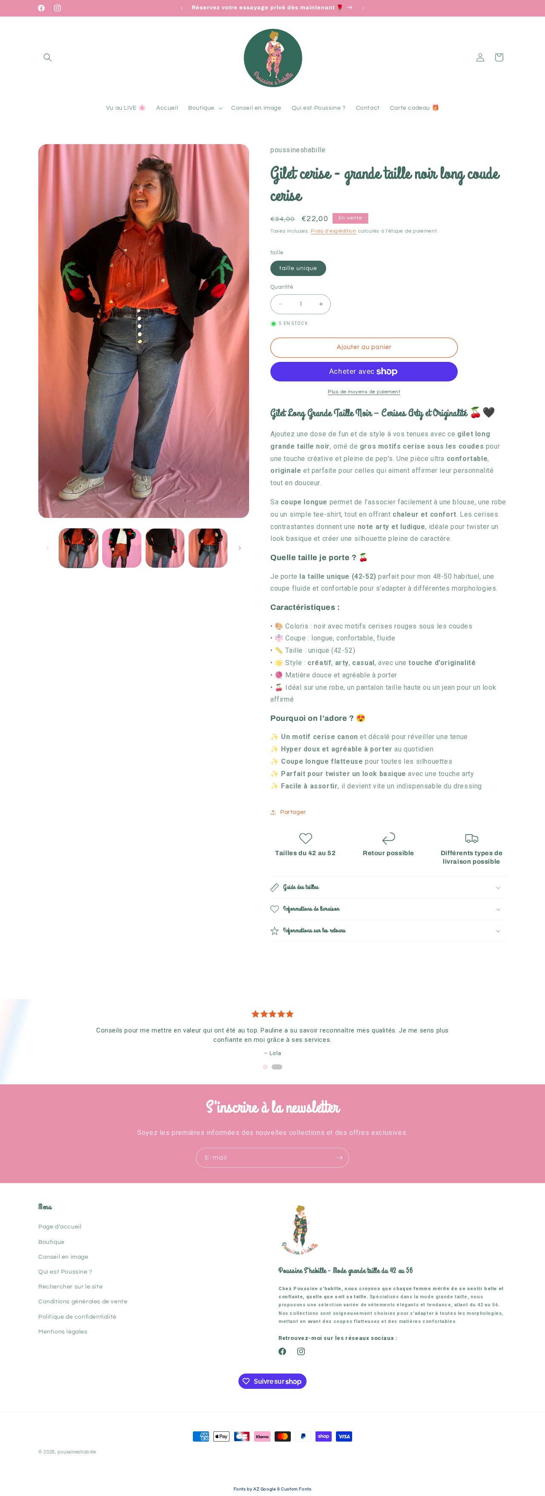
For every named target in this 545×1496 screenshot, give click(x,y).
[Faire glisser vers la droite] (239, 548)
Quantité (281, 287)
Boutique (51, 1242)
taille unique (298, 268)
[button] (47, 57)
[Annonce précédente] (181, 8)
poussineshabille (76, 1452)
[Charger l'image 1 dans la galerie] (78, 548)
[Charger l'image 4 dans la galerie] (208, 548)
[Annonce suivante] (363, 8)
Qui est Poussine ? (65, 1272)
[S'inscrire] (339, 1158)
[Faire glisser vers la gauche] (47, 548)
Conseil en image (63, 1257)
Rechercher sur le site (70, 1287)
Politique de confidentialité (77, 1317)
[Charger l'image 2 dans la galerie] (121, 548)
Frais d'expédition (333, 231)
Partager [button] (293, 812)
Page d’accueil (59, 1227)
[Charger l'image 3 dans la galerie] (165, 548)
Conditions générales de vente (82, 1302)
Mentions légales (63, 1332)
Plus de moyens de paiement (364, 392)
